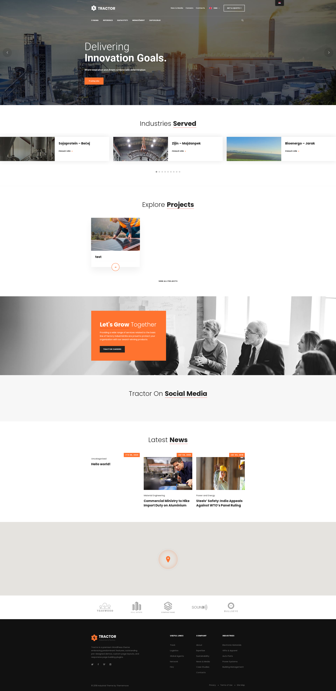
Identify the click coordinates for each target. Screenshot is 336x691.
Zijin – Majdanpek (186, 143)
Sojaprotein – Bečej (74, 143)
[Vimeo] (104, 664)
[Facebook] (98, 664)
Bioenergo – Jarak (300, 143)
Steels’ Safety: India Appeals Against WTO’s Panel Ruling (219, 503)
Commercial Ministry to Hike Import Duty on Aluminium (167, 503)
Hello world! (101, 464)
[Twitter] (92, 664)
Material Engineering (154, 495)
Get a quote (233, 8)
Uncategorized (98, 458)
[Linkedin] (110, 664)
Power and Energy (205, 495)
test (98, 257)
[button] (156, 172)
